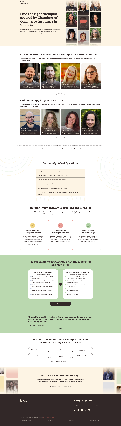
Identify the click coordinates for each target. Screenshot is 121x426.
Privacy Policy (71, 420)
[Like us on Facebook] (82, 410)
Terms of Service (50, 420)
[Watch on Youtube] (85, 410)
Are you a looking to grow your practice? (60, 386)
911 (43, 417)
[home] (24, 2)
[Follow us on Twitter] (75, 410)
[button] (59, 328)
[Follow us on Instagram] (78, 410)
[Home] (27, 400)
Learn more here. (78, 149)
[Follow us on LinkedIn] (89, 410)
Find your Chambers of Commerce (60, 303)
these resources (50, 417)
